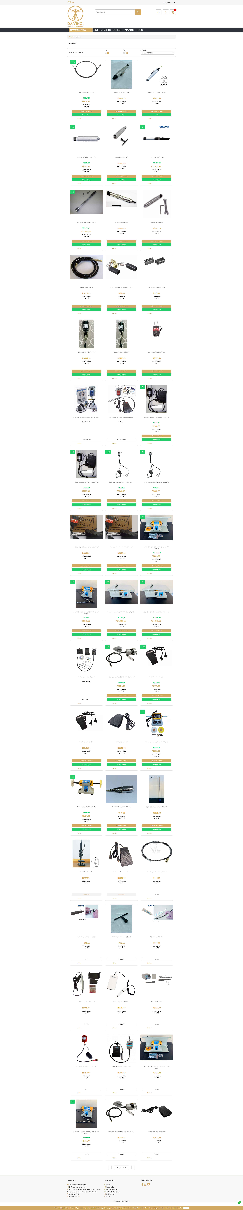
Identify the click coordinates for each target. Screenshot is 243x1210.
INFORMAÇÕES (129, 30)
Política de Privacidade (137, 1208)
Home (108, 1185)
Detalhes (79, 118)
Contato (108, 1196)
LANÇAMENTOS (106, 30)
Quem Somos (110, 1194)
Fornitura (71, 37)
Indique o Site (110, 1187)
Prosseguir (186, 1208)
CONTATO (140, 30)
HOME (96, 30)
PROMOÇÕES (118, 30)
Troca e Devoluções (112, 1189)
